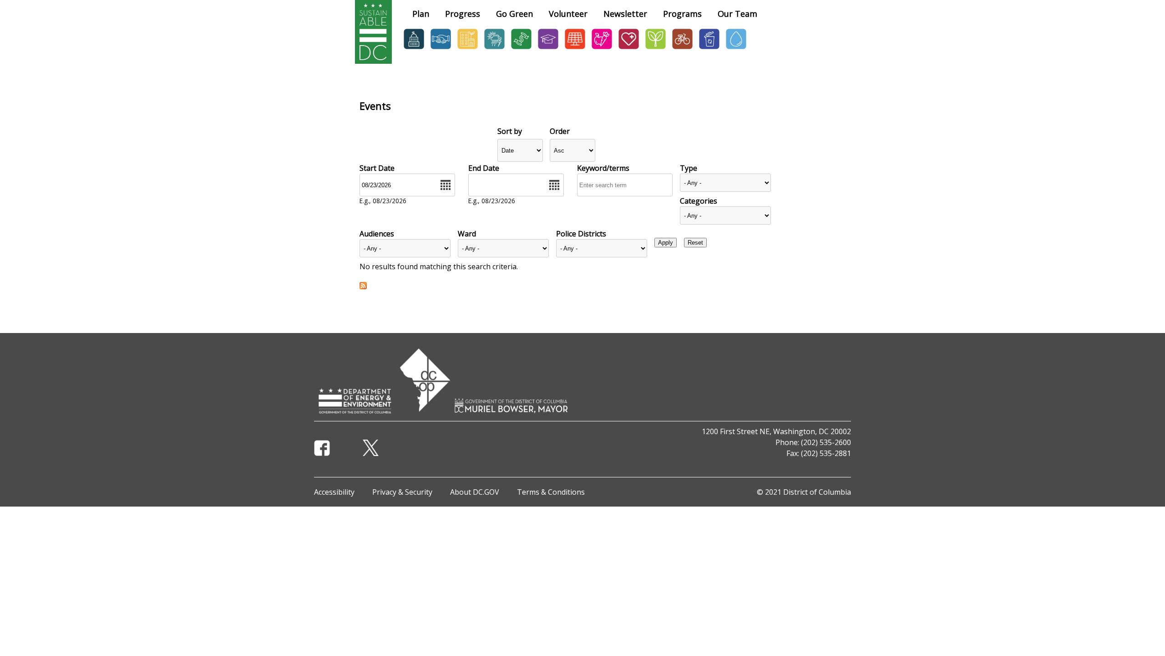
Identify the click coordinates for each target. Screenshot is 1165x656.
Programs (682, 13)
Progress (462, 13)
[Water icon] (736, 49)
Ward (467, 234)
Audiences (377, 234)
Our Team (737, 13)
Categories (698, 201)
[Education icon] (548, 49)
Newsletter (625, 13)
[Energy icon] (575, 49)
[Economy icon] (521, 49)
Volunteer (568, 13)
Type (688, 168)
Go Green (514, 13)
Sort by (509, 131)
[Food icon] (601, 49)
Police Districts (581, 234)
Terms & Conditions (551, 492)
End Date (483, 168)
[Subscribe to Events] (363, 287)
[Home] (373, 61)
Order (560, 131)
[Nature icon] (655, 49)
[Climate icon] (494, 49)
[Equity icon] (440, 49)
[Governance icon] (413, 49)
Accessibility (334, 492)
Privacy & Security (402, 492)
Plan (420, 13)
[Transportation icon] (682, 49)
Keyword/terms (603, 168)
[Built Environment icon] (467, 49)
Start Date (377, 168)
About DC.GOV (474, 492)
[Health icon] (628, 49)
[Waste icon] (709, 49)
